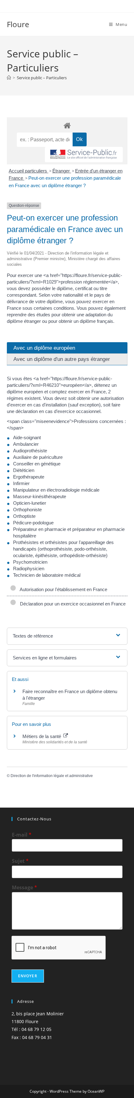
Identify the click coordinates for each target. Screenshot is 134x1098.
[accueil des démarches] (67, 125)
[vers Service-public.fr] (84, 154)
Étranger (61, 170)
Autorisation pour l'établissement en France (62, 589)
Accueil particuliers (28, 170)
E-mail (21, 835)
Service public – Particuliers (42, 77)
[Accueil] (9, 77)
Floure (18, 24)
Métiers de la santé (42, 736)
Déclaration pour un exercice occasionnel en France (71, 603)
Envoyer (27, 976)
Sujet (20, 861)
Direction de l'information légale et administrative (52, 776)
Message (24, 887)
